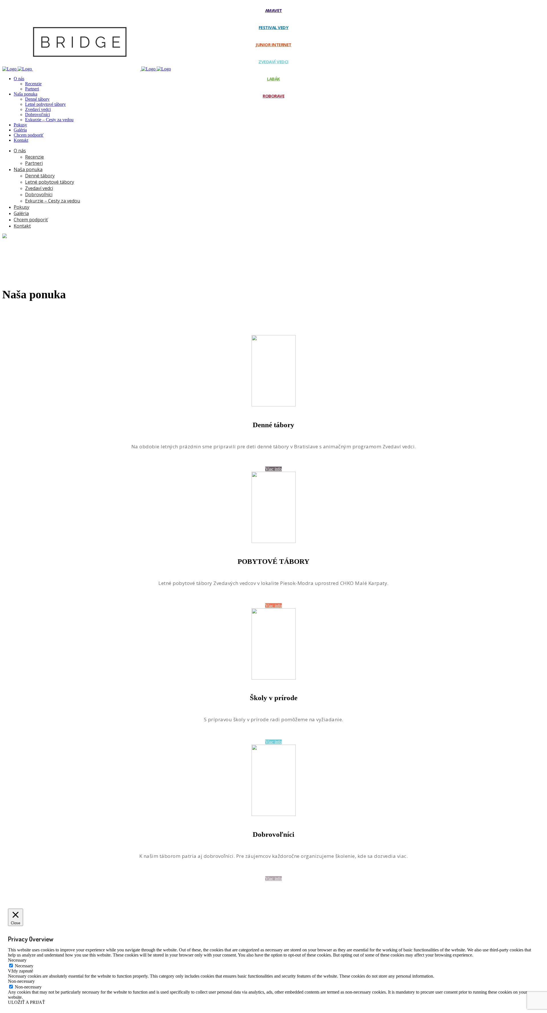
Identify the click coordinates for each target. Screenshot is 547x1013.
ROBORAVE (273, 96)
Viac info (273, 469)
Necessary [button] (17, 960)
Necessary (24, 965)
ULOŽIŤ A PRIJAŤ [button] (26, 1002)
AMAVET (273, 10)
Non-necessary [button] (21, 981)
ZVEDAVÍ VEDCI (273, 61)
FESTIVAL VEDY (274, 27)
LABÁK (273, 79)
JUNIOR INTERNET (273, 44)
